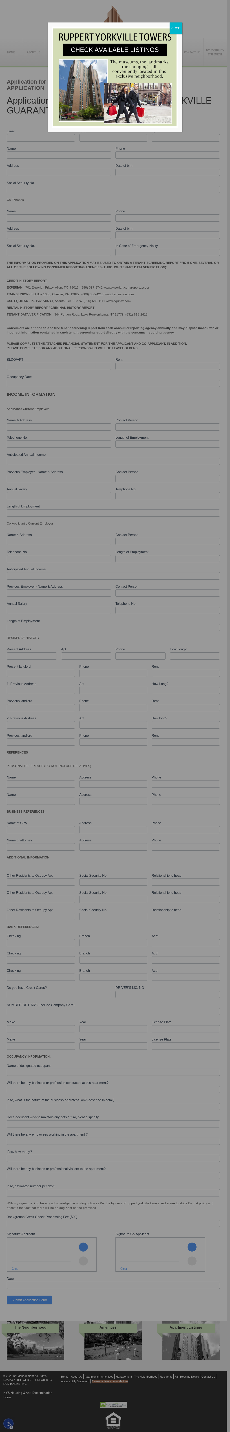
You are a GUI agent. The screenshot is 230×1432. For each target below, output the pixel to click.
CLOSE (176, 28)
